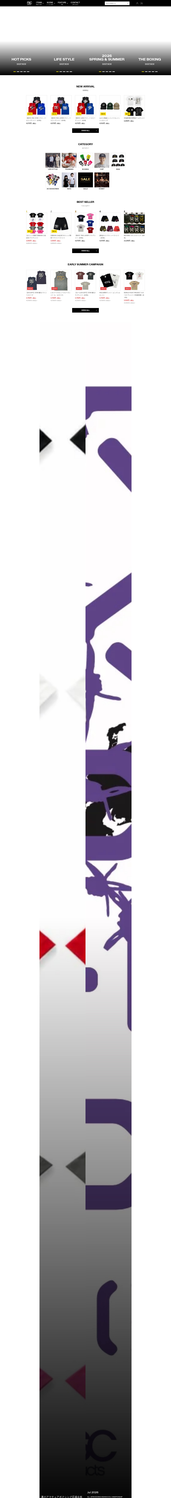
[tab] (14, 71)
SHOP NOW (21, 64)
